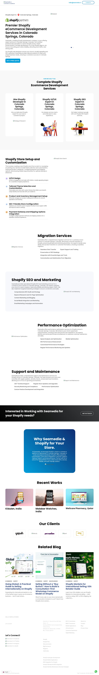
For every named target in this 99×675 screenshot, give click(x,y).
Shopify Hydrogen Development (51, 657)
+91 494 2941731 (49, 630)
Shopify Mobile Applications (50, 660)
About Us (83, 621)
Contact (83, 623)
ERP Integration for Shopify (50, 662)
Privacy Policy (84, 628)
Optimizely (46, 651)
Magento (45, 648)
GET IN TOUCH (87, 413)
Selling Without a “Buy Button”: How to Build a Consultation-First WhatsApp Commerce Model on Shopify (47, 589)
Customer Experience (71, 630)
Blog (82, 626)
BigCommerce (47, 646)
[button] (71, 47)
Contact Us (88, 2)
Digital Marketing (70, 632)
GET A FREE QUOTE (13, 60)
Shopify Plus (46, 641)
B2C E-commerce (70, 621)
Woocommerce (47, 644)
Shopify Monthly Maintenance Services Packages (56, 667)
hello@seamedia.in (75, 2)
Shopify (45, 639)
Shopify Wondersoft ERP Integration (52, 664)
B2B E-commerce (70, 623)
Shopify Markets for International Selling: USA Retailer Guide (78, 586)
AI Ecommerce (69, 628)
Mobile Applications (71, 626)
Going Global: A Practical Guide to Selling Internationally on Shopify (18, 586)
